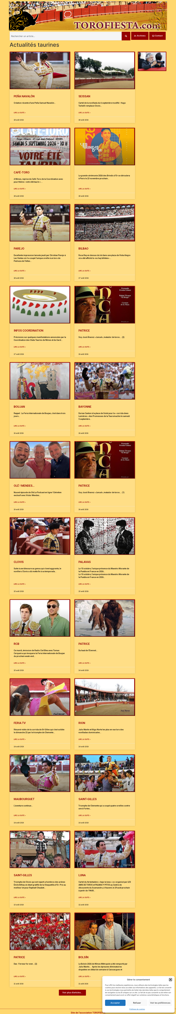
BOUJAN (19, 406)
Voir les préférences (160, 1002)
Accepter (115, 1002)
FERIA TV (20, 723)
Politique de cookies (137, 1009)
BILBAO (83, 248)
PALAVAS (85, 562)
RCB (16, 643)
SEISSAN (84, 96)
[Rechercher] (126, 36)
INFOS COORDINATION (28, 330)
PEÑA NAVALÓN (24, 96)
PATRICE (84, 330)
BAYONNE (85, 406)
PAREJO (19, 248)
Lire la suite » (20, 113)
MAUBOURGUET (25, 799)
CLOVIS (19, 562)
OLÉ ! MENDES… (24, 485)
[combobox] (66, 36)
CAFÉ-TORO (22, 172)
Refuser (137, 1002)
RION (82, 723)
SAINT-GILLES (88, 799)
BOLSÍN (83, 957)
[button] (170, 979)
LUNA (82, 875)
